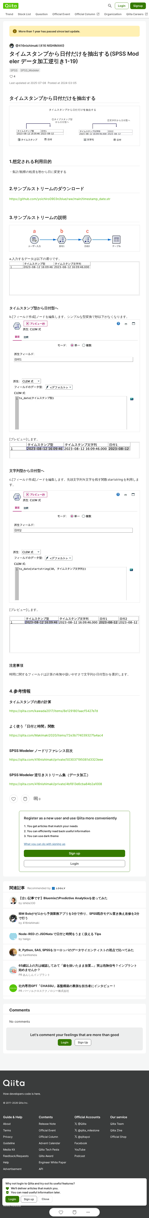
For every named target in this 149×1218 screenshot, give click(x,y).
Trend (9, 14)
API (41, 1169)
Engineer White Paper (52, 1162)
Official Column (87, 14)
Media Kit (9, 1149)
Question (42, 14)
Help (6, 1162)
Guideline (9, 1143)
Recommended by (39, 888)
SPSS (13, 70)
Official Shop (118, 1136)
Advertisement (12, 1169)
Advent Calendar (49, 1143)
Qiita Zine (116, 1130)
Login (122, 5)
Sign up (29, 1199)
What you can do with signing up (44, 844)
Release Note (47, 1123)
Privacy (8, 1136)
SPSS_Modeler (30, 70)
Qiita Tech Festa (49, 1149)
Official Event (61, 14)
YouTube (79, 1149)
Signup (138, 5)
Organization (113, 14)
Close (45, 1199)
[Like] (13, 799)
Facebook (80, 1143)
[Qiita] (10, 6)
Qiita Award (46, 1156)
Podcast (79, 1156)
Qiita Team (117, 1123)
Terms (7, 1130)
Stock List (24, 14)
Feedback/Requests (16, 1156)
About (7, 1123)
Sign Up (83, 1042)
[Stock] (25, 799)
